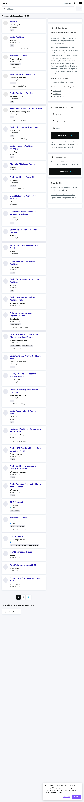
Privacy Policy (73, 144)
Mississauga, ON (58, 97)
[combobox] (65, 114)
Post (67, 3)
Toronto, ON (57, 90)
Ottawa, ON (57, 93)
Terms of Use (60, 144)
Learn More (66, 797)
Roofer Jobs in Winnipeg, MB (63, 82)
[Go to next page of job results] (28, 597)
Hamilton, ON (9, 612)
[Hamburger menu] (80, 3)
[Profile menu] (75, 3)
